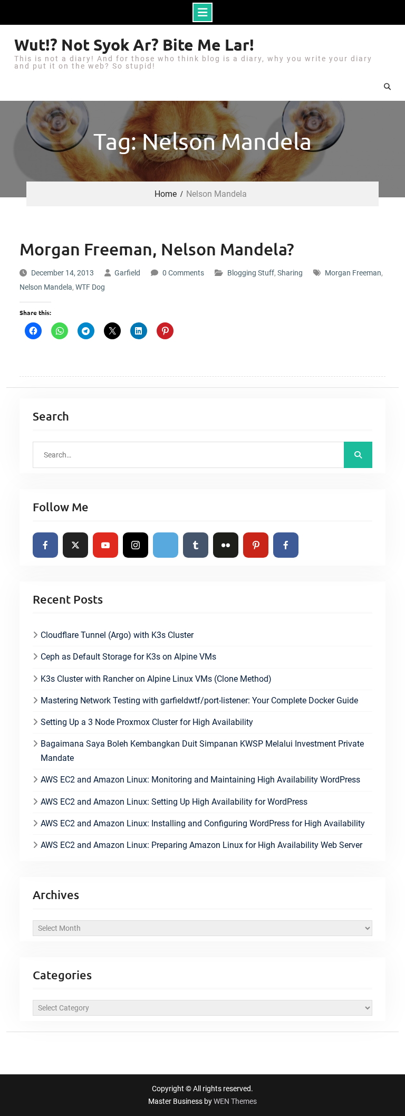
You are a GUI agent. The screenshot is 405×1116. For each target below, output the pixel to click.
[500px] (165, 545)
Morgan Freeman (353, 273)
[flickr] (225, 545)
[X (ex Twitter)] (75, 545)
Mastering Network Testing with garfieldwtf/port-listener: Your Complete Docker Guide (199, 700)
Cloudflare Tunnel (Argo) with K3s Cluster (117, 635)
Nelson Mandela (46, 287)
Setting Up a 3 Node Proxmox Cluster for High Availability (147, 722)
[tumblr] (195, 545)
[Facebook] (45, 545)
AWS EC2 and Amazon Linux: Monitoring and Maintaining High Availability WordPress (200, 780)
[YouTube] (105, 545)
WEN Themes (235, 1101)
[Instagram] (135, 545)
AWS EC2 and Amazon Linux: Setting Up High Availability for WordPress (174, 802)
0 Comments (183, 273)
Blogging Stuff (250, 273)
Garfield (127, 273)
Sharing (290, 273)
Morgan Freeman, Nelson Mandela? (157, 249)
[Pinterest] (255, 545)
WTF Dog (90, 287)
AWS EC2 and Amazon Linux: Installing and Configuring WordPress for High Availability (203, 823)
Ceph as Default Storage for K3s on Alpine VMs (128, 657)
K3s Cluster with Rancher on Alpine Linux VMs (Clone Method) (156, 679)
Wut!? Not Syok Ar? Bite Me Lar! (134, 44)
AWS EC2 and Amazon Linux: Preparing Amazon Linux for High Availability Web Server (201, 845)
